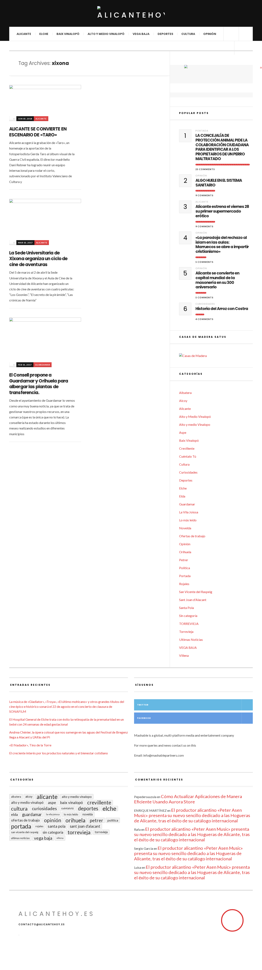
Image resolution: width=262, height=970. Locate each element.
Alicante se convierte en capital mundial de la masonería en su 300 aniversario (217, 280)
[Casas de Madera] (216, 355)
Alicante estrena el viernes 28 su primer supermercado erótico (222, 211)
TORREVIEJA (189, 623)
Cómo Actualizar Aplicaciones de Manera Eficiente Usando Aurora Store (188, 799)
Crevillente (186, 448)
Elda (182, 496)
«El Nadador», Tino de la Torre (30, 745)
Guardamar (42, 364)
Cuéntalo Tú (187, 456)
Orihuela (185, 552)
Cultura (188, 34)
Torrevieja (186, 631)
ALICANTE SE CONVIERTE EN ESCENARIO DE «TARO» (38, 132)
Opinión (209, 34)
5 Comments (204, 262)
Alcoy (183, 400)
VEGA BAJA (141, 34)
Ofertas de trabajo (192, 536)
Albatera (185, 393)
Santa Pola (186, 608)
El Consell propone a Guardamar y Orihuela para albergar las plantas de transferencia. (38, 384)
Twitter (142, 704)
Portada (201, 130)
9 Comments (204, 195)
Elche (43, 34)
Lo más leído (187, 520)
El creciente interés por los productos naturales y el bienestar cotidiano (58, 753)
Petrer (183, 560)
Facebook (144, 718)
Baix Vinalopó (67, 34)
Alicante (24, 34)
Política (184, 568)
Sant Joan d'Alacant (192, 600)
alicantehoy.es (56, 913)
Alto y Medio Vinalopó (106, 34)
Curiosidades (205, 303)
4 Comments (204, 319)
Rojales (184, 584)
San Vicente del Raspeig (195, 592)
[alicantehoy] (131, 13)
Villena (184, 655)
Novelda (185, 528)
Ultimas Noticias (191, 639)
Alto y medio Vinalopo (194, 424)
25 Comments (205, 169)
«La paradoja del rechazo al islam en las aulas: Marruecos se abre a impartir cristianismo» (222, 244)
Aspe (182, 432)
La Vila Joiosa (188, 512)
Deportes (165, 34)
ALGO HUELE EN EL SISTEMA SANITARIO (218, 183)
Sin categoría (188, 616)
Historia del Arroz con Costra (221, 309)
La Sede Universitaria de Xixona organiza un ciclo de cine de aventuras (38, 259)
